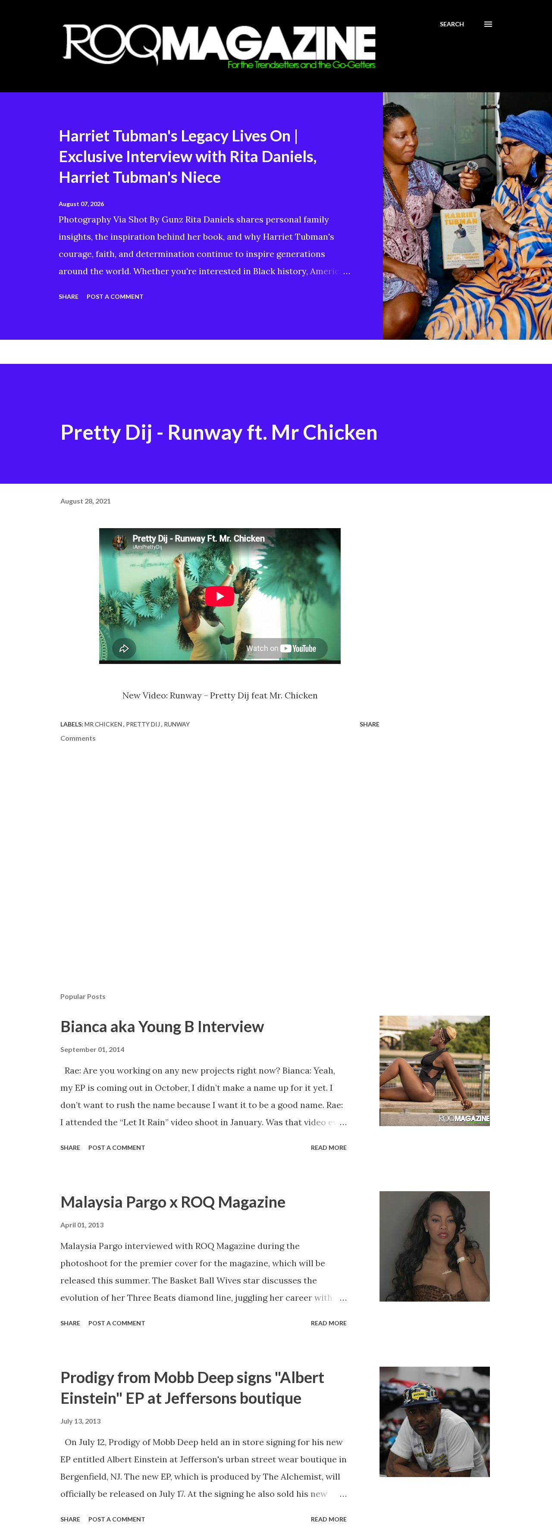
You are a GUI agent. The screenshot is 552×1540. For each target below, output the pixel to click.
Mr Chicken (104, 724)
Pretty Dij (143, 724)
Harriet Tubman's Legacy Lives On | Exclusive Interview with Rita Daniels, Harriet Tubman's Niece (188, 156)
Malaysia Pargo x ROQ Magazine (172, 1201)
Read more (329, 1147)
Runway (177, 724)
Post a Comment (115, 296)
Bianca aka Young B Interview (162, 1026)
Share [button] (68, 296)
